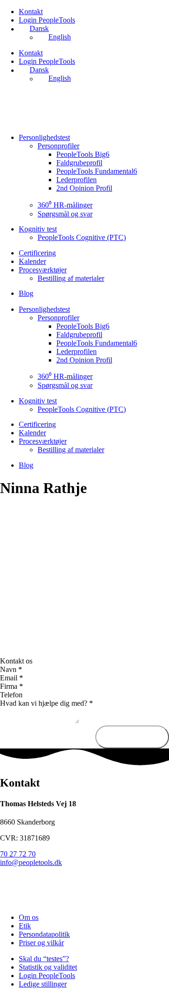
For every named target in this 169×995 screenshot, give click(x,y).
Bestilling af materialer (71, 278)
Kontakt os (16, 661)
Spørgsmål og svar (65, 214)
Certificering (37, 253)
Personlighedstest (44, 137)
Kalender (32, 261)
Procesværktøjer (43, 270)
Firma (11, 686)
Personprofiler (58, 146)
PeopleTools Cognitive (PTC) (82, 237)
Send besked (132, 736)
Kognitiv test (38, 229)
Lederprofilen (76, 180)
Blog (26, 293)
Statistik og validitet (48, 967)
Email (11, 678)
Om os (28, 917)
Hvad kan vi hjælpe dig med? (46, 703)
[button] (84, 661)
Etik (25, 926)
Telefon (11, 695)
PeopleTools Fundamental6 (96, 171)
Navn (11, 669)
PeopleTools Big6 (82, 154)
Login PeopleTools (47, 20)
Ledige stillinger (43, 984)
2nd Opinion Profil (84, 188)
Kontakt (31, 11)
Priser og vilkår (41, 943)
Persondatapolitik (44, 934)
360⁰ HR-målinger (65, 205)
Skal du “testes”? (44, 959)
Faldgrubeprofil (79, 163)
